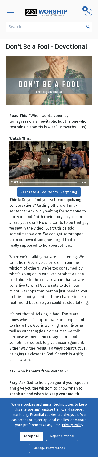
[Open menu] (10, 12)
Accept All (31, 436)
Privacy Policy (72, 425)
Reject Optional (62, 436)
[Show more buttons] (84, 182)
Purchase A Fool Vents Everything (49, 192)
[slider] (48, 182)
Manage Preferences (49, 448)
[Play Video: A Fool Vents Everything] (49, 160)
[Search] (88, 27)
